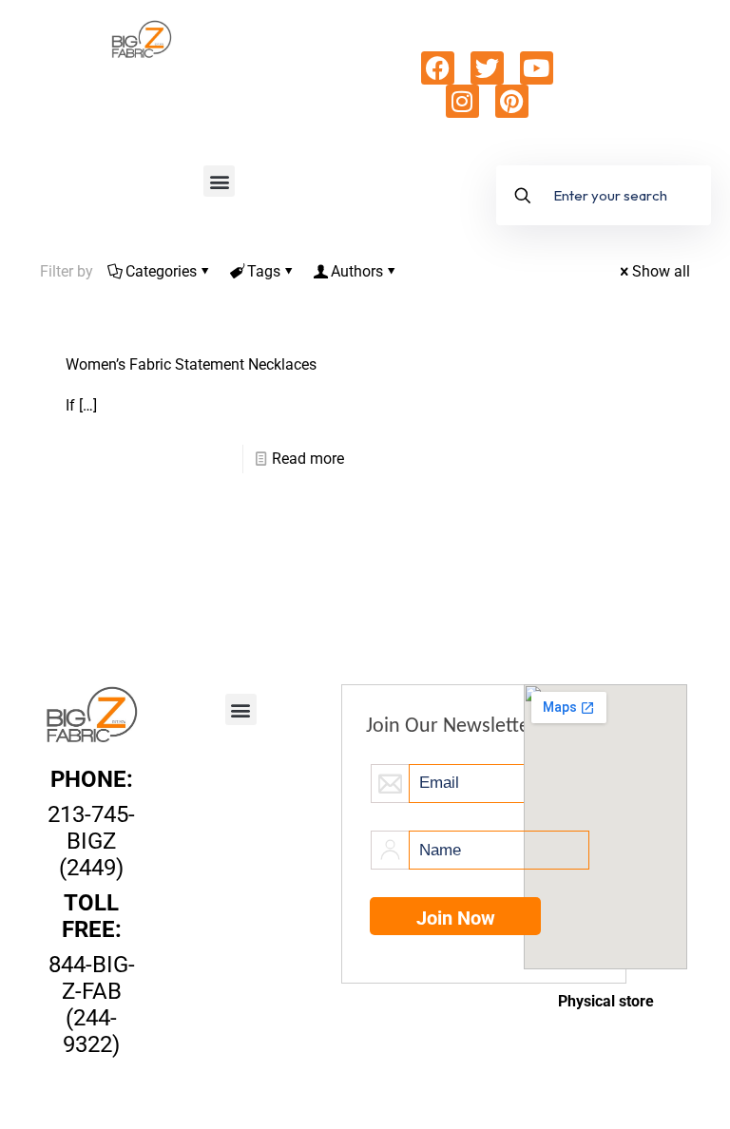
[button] (219, 181)
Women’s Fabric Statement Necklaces (191, 364)
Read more (308, 459)
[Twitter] (487, 68)
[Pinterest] (511, 101)
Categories (161, 271)
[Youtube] (536, 68)
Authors (357, 271)
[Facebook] (437, 68)
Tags (263, 271)
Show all (661, 271)
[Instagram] (462, 101)
